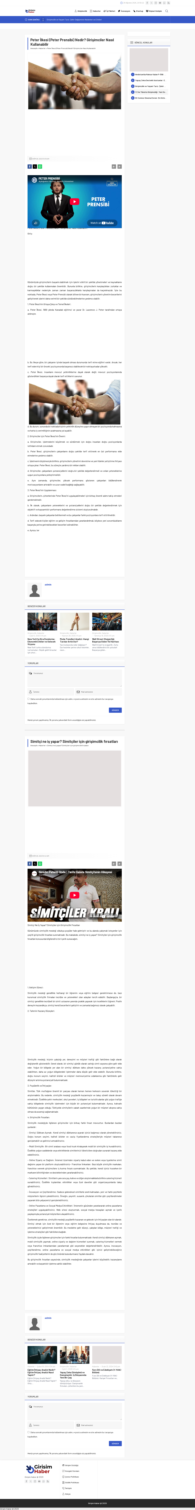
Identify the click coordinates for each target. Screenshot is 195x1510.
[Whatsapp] (164, 3)
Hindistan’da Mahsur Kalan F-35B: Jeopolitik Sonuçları (150, 74)
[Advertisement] (75, 133)
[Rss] (168, 3)
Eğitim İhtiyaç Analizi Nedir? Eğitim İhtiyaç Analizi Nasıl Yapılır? (41, 1372)
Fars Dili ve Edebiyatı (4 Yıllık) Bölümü (106, 1371)
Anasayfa (33, 48)
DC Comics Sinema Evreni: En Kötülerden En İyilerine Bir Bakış (150, 98)
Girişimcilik (32, 633)
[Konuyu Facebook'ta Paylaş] (30, 166)
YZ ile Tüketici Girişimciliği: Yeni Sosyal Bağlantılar (150, 92)
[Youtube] (160, 3)
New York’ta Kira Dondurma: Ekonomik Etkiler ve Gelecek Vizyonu (42, 641)
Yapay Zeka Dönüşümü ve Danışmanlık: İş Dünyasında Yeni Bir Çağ (73, 1375)
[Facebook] (147, 3)
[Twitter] (151, 3)
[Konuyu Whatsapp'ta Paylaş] (40, 166)
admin (48, 584)
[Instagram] (155, 3)
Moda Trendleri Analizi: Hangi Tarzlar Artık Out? (74, 640)
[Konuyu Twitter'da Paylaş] (35, 166)
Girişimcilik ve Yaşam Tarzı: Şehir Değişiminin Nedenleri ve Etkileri (74, 19)
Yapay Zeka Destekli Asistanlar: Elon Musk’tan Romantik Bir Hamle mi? (150, 80)
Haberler (42, 48)
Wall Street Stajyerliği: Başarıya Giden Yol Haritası (105, 640)
